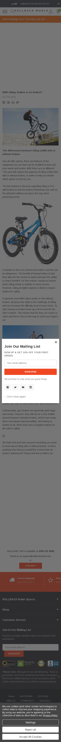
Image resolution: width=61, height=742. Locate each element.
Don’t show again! (16, 396)
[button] (56, 342)
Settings (31, 722)
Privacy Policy (50, 715)
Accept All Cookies (30, 737)
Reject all (30, 729)
